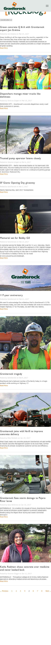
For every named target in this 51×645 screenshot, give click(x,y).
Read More (4, 48)
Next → (48, 591)
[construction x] (6, 20)
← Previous (4, 591)
